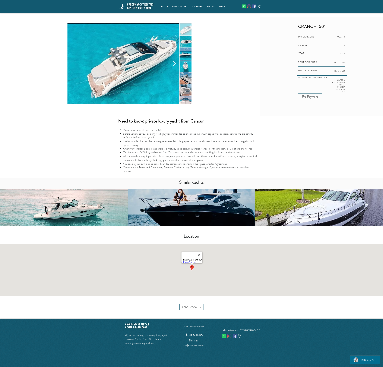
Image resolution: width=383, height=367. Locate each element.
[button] (179, 6)
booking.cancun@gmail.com (140, 343)
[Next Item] (174, 64)
